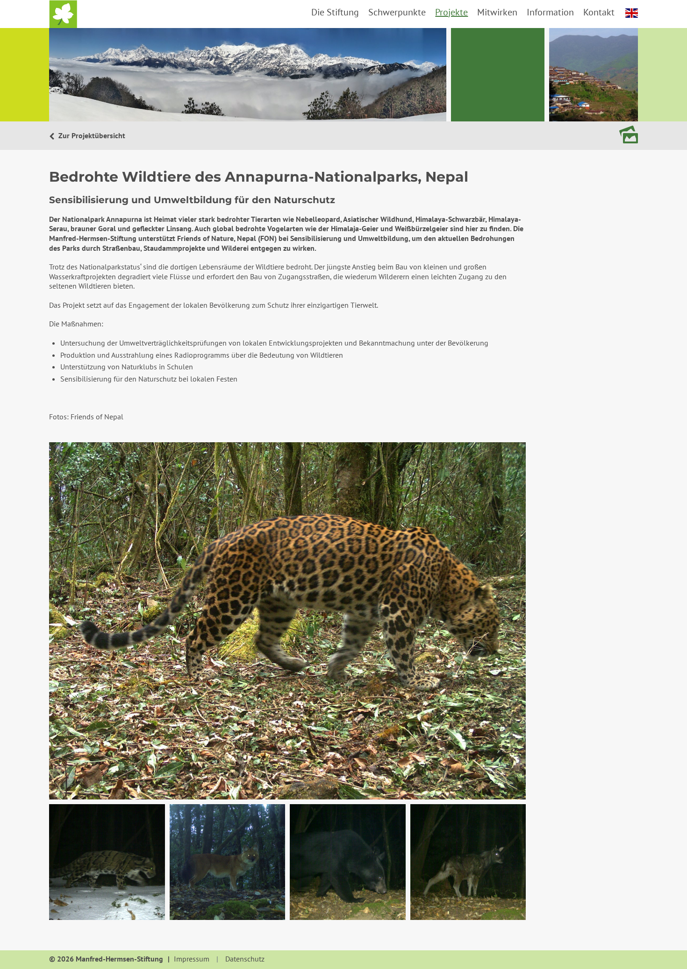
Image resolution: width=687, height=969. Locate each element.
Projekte (451, 12)
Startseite (63, 14)
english (632, 13)
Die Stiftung (335, 12)
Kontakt (599, 12)
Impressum (191, 959)
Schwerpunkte (397, 12)
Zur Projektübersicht (91, 135)
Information (550, 12)
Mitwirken (497, 12)
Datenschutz (245, 959)
